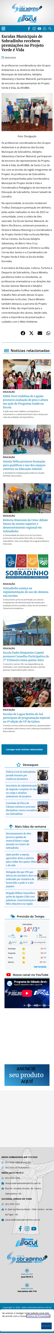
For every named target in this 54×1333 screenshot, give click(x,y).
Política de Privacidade (38, 1316)
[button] (3, 28)
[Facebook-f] (29, 28)
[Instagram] (34, 28)
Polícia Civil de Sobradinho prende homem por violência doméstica (21, 775)
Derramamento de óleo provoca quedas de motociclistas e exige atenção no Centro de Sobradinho (18, 840)
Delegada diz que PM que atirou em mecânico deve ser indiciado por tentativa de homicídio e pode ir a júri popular (22, 879)
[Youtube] (39, 28)
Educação (9, 392)
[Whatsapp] (44, 28)
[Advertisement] (27, 1037)
